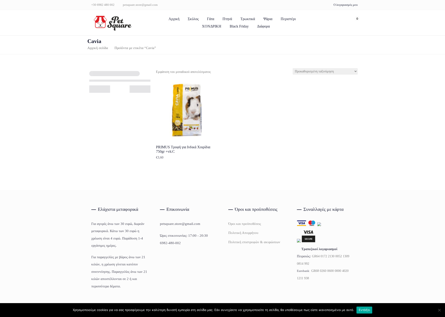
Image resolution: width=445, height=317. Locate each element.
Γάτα (210, 19)
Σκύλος (193, 19)
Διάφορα (263, 26)
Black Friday (239, 26)
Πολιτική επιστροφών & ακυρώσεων (254, 242)
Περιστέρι (288, 19)
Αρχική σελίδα (97, 48)
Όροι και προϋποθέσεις (244, 224)
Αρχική (173, 19)
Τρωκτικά (247, 19)
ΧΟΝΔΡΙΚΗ (211, 26)
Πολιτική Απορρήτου (243, 233)
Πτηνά (227, 19)
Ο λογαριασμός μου (346, 4)
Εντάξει (364, 310)
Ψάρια (267, 19)
